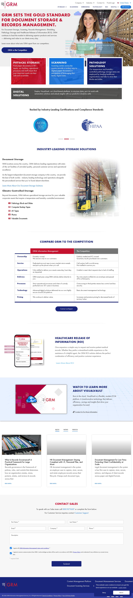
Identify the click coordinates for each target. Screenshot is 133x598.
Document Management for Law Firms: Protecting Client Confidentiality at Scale (111, 461)
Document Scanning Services (78, 585)
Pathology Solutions (97, 64)
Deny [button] (104, 592)
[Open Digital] (118, 7)
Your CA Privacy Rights (69, 595)
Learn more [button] (122, 587)
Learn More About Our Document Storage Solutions (22, 185)
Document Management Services (108, 581)
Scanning (59, 62)
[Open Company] (83, 2)
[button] (41, 399)
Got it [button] (121, 592)
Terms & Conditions (47, 595)
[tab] (57, 429)
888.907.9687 (68, 509)
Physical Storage (26, 62)
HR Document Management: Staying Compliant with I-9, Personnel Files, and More (66, 461)
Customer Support (82, 513)
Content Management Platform (79, 581)
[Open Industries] (94, 2)
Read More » (8, 483)
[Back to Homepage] (9, 585)
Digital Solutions (21, 93)
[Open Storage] (66, 7)
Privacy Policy (57, 595)
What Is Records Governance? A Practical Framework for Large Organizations (18, 461)
